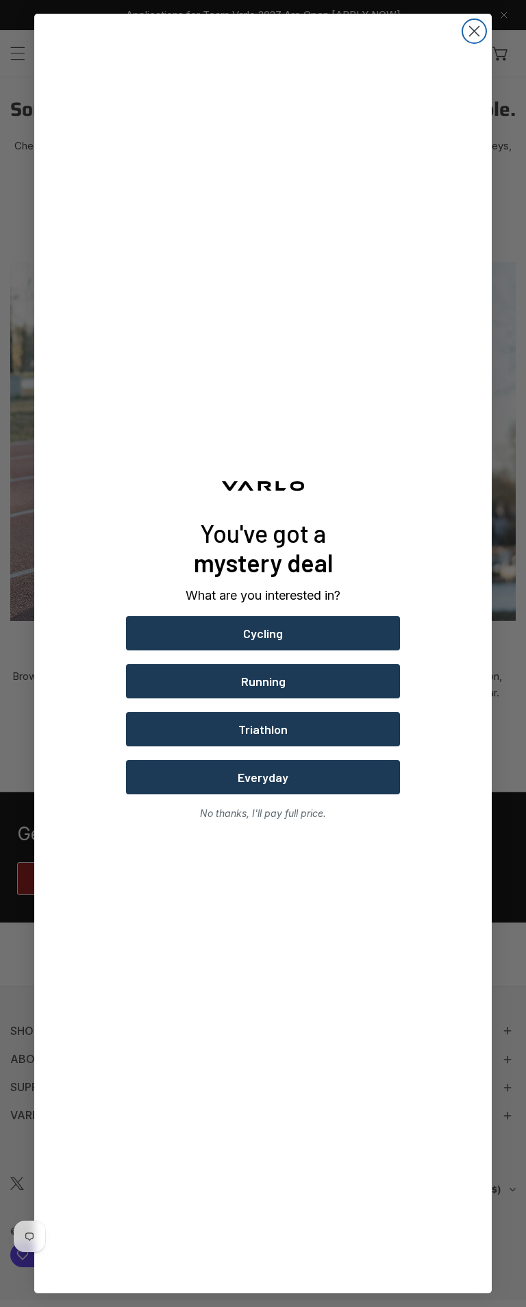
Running (263, 681)
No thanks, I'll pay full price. (263, 813)
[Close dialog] (474, 31)
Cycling (263, 633)
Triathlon (263, 729)
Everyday (263, 777)
